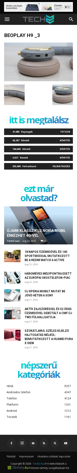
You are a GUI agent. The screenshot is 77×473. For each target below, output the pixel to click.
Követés (65, 140)
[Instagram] (22, 443)
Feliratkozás (61, 166)
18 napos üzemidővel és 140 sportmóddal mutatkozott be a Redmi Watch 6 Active (47, 256)
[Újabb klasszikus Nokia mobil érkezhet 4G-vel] (38, 225)
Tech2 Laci (13, 240)
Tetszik (65, 131)
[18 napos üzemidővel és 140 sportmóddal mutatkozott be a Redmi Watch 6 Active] (12, 256)
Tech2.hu (38, 463)
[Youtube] (66, 443)
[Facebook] (11, 443)
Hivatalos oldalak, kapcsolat (54, 456)
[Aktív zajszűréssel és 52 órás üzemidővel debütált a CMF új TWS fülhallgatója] (12, 313)
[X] (55, 443)
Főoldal (11, 456)
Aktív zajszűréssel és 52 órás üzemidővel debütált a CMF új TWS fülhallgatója (48, 313)
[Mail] (33, 443)
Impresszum (26, 456)
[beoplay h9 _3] (38, 80)
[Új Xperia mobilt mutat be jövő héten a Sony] (12, 295)
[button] (7, 19)
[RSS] (44, 443)
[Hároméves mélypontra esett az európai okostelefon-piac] (12, 278)
